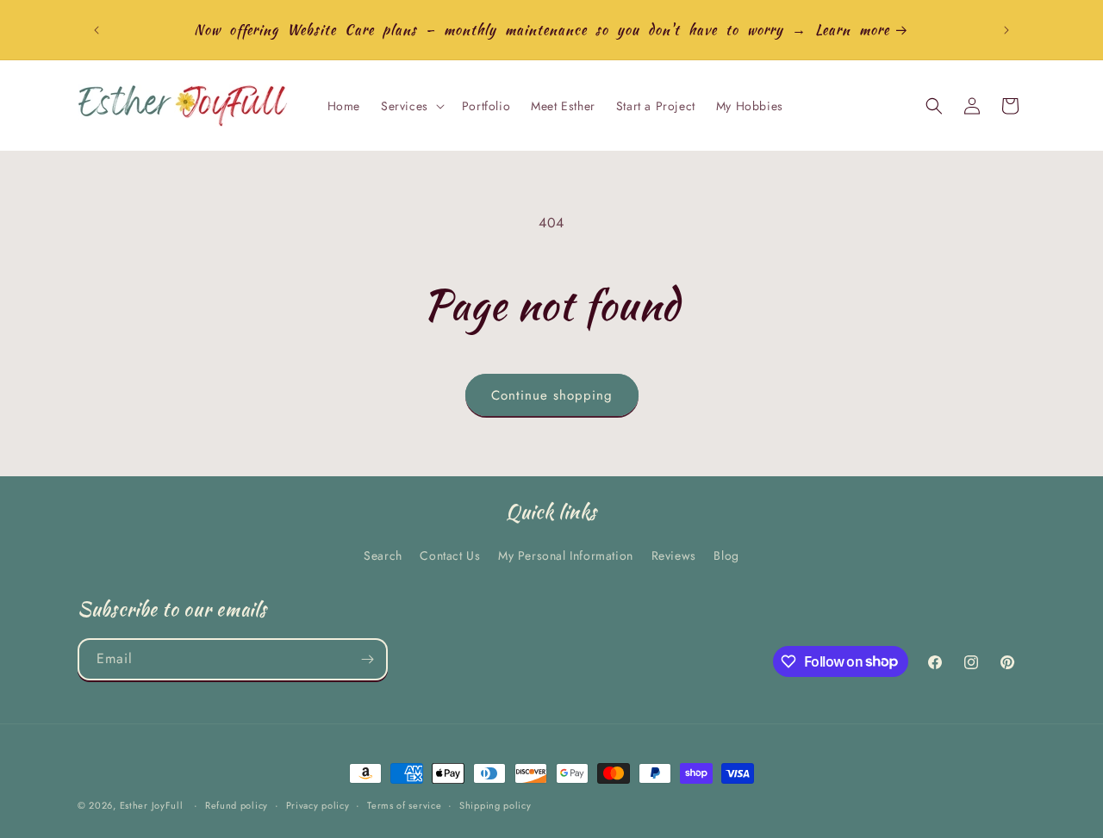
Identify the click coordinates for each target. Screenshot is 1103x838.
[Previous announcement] (96, 30)
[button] (411, 106)
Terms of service (404, 804)
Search (383, 555)
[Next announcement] (1006, 30)
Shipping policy (495, 804)
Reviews (673, 555)
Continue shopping (552, 395)
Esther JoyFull (152, 805)
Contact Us (450, 555)
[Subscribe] (367, 659)
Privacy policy (318, 804)
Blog (726, 555)
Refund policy (236, 804)
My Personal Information (565, 555)
